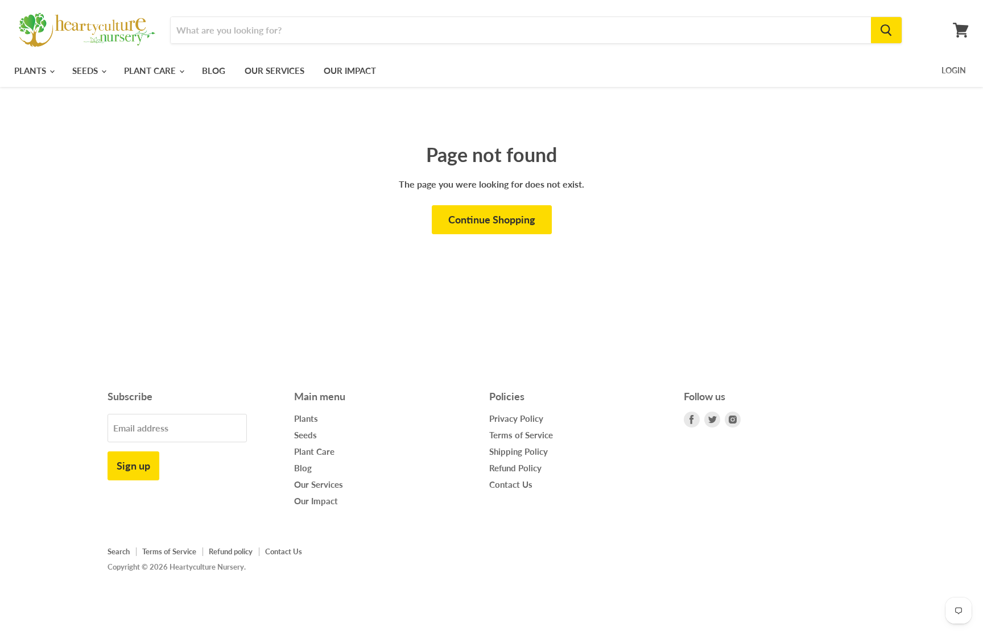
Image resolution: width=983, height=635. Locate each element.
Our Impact (350, 70)
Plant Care (151, 70)
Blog (213, 70)
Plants (31, 70)
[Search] (886, 30)
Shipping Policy (518, 451)
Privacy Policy (516, 418)
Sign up (133, 465)
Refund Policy (515, 468)
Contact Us (510, 484)
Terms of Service (521, 435)
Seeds (86, 70)
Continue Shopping (491, 219)
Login (953, 70)
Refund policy (231, 551)
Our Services (274, 70)
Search (119, 551)
